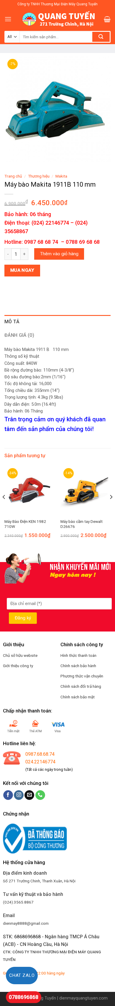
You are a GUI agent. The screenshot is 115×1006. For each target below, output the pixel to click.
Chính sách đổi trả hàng (80, 686)
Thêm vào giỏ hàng (59, 253)
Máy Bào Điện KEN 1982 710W (25, 524)
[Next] (111, 509)
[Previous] (4, 509)
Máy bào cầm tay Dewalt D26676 (81, 524)
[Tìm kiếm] (101, 37)
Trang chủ (13, 176)
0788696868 (23, 997)
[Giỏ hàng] (107, 19)
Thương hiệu (39, 176)
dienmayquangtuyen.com (83, 998)
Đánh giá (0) (19, 335)
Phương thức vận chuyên (81, 676)
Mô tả (12, 321)
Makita (61, 176)
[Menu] (8, 19)
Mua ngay (22, 270)
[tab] (57, 322)
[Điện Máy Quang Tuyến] (57, 19)
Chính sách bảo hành (78, 665)
